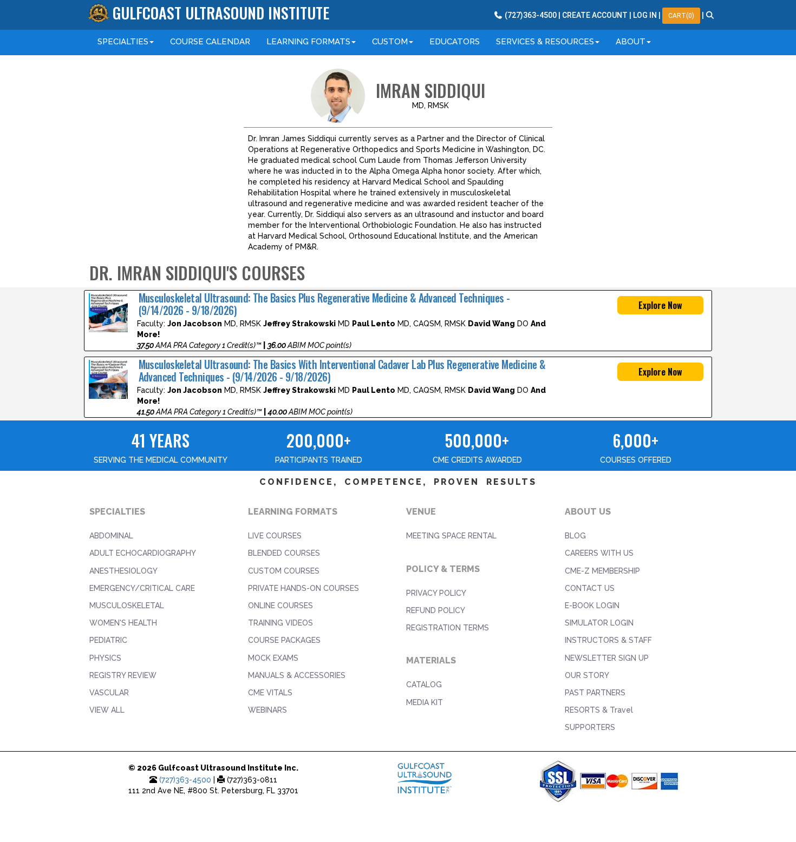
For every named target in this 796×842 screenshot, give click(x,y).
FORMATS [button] (308, 42)
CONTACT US (590, 588)
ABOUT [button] (630, 42)
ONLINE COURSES (280, 605)
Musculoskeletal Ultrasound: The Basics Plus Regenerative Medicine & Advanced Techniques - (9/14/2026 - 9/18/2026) (324, 304)
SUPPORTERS (590, 727)
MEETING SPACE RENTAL (451, 535)
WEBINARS (267, 710)
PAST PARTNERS (595, 692)
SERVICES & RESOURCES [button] (545, 42)
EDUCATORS (454, 42)
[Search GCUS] (710, 15)
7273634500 (530, 15)
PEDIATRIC (108, 640)
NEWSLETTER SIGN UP (607, 658)
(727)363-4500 (185, 779)
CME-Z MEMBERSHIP (602, 571)
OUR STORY (587, 675)
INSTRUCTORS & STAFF (608, 640)
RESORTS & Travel (599, 710)
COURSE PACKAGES (284, 640)
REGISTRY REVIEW (122, 675)
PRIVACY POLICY (436, 593)
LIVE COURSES (275, 535)
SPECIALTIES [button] (122, 42)
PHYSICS (105, 658)
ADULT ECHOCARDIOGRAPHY (142, 553)
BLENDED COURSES (284, 553)
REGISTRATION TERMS (447, 627)
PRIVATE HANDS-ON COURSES (303, 588)
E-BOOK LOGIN (592, 605)
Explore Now (660, 305)
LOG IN (645, 15)
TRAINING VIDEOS (280, 623)
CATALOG (424, 684)
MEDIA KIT (424, 702)
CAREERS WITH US (599, 553)
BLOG (575, 535)
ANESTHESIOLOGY (123, 571)
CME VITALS (270, 692)
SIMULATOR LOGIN (599, 623)
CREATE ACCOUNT (595, 15)
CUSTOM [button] (390, 42)
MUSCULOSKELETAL (126, 605)
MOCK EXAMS (273, 658)
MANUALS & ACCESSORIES (296, 675)
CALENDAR (210, 42)
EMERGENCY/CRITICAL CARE (142, 588)
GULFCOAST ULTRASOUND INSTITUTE (221, 13)
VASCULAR (109, 692)
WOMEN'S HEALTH (123, 623)
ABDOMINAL (111, 535)
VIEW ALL (107, 710)
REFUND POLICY (435, 610)
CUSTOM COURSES (283, 571)
